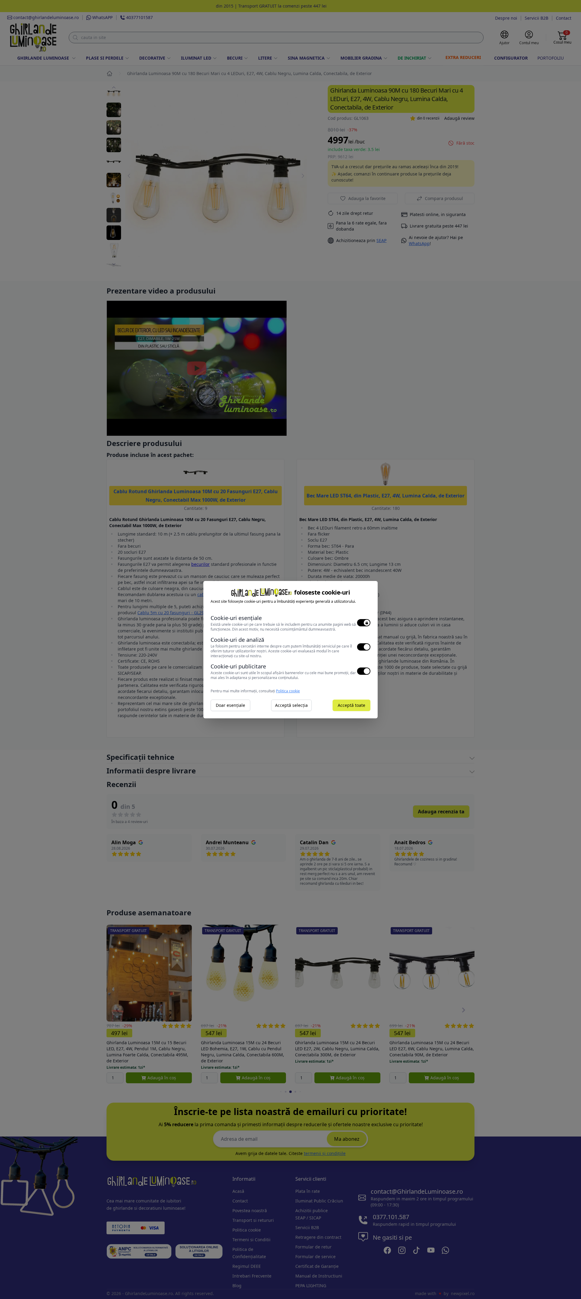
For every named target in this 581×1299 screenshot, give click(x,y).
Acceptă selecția (291, 705)
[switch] (363, 622)
